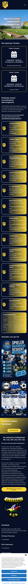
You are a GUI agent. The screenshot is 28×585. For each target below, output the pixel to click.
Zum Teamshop (14, 430)
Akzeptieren (14, 571)
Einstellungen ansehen (14, 579)
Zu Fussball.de (13, 150)
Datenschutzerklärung (15, 583)
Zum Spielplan (12, 133)
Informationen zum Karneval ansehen (14, 489)
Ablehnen (14, 575)
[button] (26, 555)
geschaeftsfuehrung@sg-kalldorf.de (11, 118)
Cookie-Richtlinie (6, 583)
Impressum (23, 583)
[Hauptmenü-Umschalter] (25, 4)
